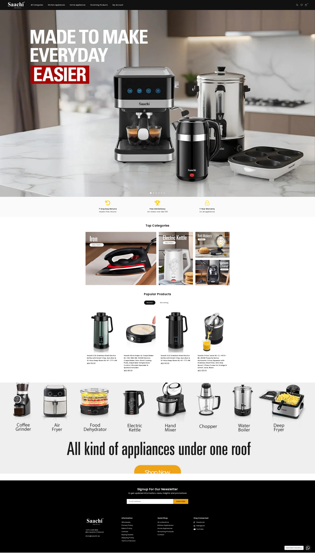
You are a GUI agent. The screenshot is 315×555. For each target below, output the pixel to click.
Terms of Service (128, 541)
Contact (125, 531)
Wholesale (126, 522)
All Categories (37, 5)
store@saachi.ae (93, 536)
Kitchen (150, 302)
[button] (306, 5)
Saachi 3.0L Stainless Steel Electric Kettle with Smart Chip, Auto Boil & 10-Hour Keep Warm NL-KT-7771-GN (102, 358)
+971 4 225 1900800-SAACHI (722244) (95, 531)
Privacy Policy (127, 525)
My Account (118, 5)
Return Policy (127, 528)
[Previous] (4, 103)
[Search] (297, 5)
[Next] (310, 103)
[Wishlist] (301, 5)
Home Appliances (77, 5)
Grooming (164, 302)
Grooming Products (99, 5)
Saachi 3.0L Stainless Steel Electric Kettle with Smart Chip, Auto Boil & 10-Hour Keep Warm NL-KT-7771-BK (175, 358)
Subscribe (180, 501)
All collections (163, 522)
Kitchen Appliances (56, 5)
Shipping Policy (128, 538)
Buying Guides (127, 534)
